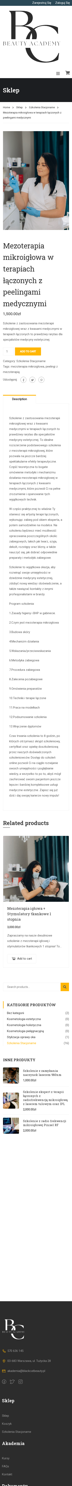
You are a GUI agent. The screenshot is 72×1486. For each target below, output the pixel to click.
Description (19, 399)
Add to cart (28, 351)
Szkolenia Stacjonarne (42, 107)
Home (6, 107)
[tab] (19, 399)
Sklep (19, 107)
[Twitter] (32, 380)
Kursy (5, 1458)
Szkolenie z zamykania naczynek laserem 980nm (42, 1073)
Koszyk (7, 1424)
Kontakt (7, 1474)
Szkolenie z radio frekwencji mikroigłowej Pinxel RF (44, 1123)
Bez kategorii (15, 1013)
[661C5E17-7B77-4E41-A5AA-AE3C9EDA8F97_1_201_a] (36, 180)
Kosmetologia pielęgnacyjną (25, 1031)
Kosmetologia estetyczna (24, 1019)
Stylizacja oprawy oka (21, 1037)
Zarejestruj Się (41, 3)
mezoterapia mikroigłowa (27, 366)
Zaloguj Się (62, 3)
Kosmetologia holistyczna (24, 1025)
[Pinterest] (41, 380)
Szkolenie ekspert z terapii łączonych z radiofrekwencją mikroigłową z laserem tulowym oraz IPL (45, 1098)
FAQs (5, 1466)
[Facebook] (23, 380)
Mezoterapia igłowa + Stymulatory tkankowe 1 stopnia (29, 914)
